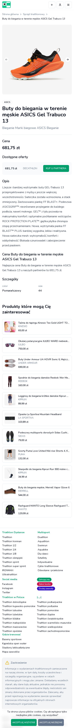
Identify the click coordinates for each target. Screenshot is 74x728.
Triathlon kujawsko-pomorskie (18, 606)
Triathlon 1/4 (9, 549)
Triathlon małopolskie (14, 622)
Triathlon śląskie (46, 614)
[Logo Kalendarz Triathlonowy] (6, 4)
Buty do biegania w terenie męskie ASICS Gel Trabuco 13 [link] (33, 18)
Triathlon (7, 537)
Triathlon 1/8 (9, 553)
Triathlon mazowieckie (14, 627)
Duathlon (43, 537)
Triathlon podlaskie (47, 606)
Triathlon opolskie (12, 631)
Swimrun (42, 545)
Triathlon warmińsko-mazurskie (54, 622)
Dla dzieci (43, 553)
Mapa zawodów (11, 651)
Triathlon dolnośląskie (14, 602)
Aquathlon (43, 541)
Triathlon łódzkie (11, 618)
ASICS (7, 102)
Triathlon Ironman (12, 541)
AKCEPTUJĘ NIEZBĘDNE (50, 722)
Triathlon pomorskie (48, 610)
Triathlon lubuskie (12, 610)
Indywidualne (45, 562)
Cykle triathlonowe (48, 566)
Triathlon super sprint (14, 566)
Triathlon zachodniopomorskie (53, 631)
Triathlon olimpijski (12, 558)
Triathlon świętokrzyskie (50, 618)
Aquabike (43, 549)
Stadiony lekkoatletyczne (16, 647)
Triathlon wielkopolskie (49, 627)
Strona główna (10, 14)
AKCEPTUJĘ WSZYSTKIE (23, 722)
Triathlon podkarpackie (49, 602)
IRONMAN (7, 570)
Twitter (6, 592)
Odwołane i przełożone (50, 570)
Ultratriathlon (9, 574)
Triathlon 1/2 (9, 545)
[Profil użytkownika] (60, 4)
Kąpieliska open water (14, 643)
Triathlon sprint (10, 562)
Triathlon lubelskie (12, 614)
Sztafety (42, 558)
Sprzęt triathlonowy (34, 14)
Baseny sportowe (12, 639)
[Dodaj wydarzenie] (51, 4)
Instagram (7, 588)
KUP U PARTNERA (56, 168)
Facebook (7, 584)
